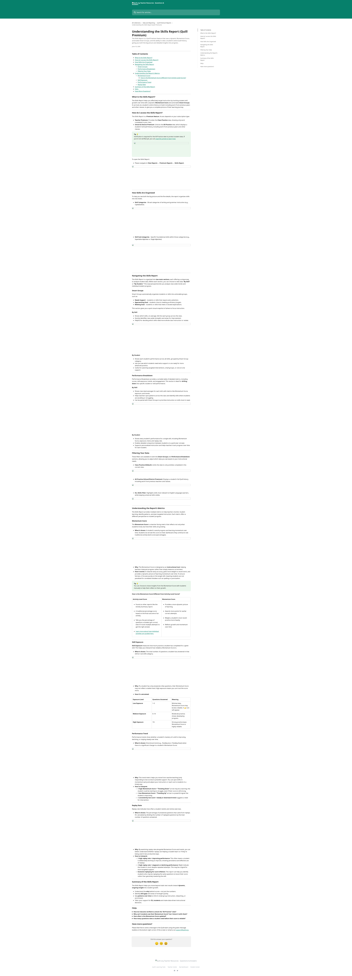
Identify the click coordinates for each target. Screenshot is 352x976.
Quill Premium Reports (164, 23)
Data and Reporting (149, 23)
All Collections (136, 23)
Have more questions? (207, 66)
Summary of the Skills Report (145, 87)
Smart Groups (142, 67)
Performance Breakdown (146, 69)
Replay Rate (142, 85)
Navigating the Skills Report (144, 64)
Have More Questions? (143, 91)
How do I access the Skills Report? (147, 60)
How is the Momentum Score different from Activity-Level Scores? (163, 78)
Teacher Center (172, 967)
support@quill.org (182, 930)
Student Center (195, 967)
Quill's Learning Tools (158, 967)
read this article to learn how (165, 139)
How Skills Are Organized (143, 62)
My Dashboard (183, 967)
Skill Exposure (142, 80)
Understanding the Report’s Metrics (147, 73)
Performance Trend (144, 82)
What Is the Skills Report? (143, 58)
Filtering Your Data (144, 71)
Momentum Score (144, 76)
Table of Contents (205, 30)
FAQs (136, 89)
